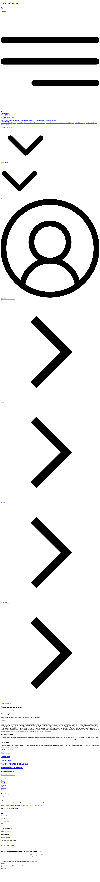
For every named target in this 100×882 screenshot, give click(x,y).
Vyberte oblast (4, 162)
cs (1, 198)
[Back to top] (12, 880)
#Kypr (11, 805)
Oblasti (2, 402)
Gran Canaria (4, 783)
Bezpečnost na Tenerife (6, 123)
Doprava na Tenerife (29, 123)
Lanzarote (3, 788)
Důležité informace (5, 114)
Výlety (10, 127)
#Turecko (7, 805)
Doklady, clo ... (26, 731)
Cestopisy (3, 127)
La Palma (3, 786)
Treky (7, 127)
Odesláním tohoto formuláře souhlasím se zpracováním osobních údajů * (20, 861)
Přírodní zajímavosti (29, 120)
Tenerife (3, 502)
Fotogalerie (3, 117)
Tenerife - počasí (5, 124)
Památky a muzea (19, 120)
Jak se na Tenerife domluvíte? (53, 123)
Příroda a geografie (83, 123)
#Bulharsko (37, 805)
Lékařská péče (64, 123)
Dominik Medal (10, 845)
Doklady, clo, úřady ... (18, 123)
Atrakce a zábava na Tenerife (8, 120)
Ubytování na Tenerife (50, 120)
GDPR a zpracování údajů (7, 796)
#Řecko (3, 805)
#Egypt (42, 805)
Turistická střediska (39, 120)
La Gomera (3, 785)
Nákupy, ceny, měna (73, 123)
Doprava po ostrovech (39, 123)
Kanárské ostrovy (5, 302)
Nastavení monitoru (11, 117)
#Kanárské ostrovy (29, 805)
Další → (3, 790)
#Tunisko (22, 805)
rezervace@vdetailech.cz (7, 831)
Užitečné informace (5, 603)
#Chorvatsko (16, 805)
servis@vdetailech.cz (6, 837)
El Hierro (3, 781)
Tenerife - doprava (92, 123)
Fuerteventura (4, 782)
